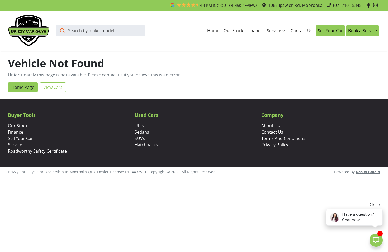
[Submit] (62, 30)
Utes (139, 126)
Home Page (22, 87)
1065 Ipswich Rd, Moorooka (295, 5)
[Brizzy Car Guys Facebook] (369, 5)
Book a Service (362, 30)
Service (274, 30)
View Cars (53, 87)
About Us (270, 126)
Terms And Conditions (283, 138)
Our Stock (233, 30)
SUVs (140, 138)
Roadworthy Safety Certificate (37, 151)
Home (213, 30)
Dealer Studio (368, 172)
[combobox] (100, 30)
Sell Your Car (330, 30)
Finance (255, 30)
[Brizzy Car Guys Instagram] (376, 5)
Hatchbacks (146, 145)
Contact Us (302, 30)
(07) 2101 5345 (347, 5)
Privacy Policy (274, 145)
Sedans (142, 132)
